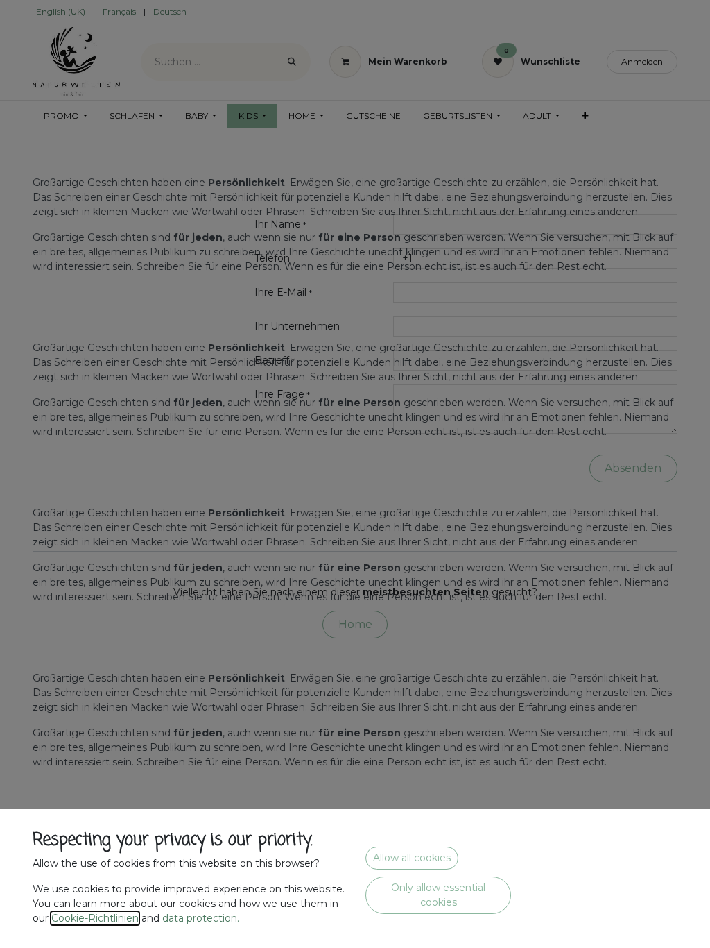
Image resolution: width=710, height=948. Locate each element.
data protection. (202, 918)
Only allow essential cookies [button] (438, 894)
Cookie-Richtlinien (95, 918)
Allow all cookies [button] (412, 858)
